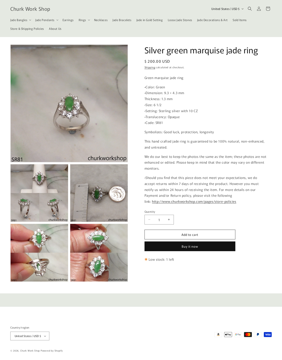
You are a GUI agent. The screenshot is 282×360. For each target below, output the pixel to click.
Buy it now (190, 246)
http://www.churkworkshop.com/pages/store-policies (194, 201)
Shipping (150, 67)
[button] (20, 20)
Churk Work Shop (30, 350)
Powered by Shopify (52, 350)
